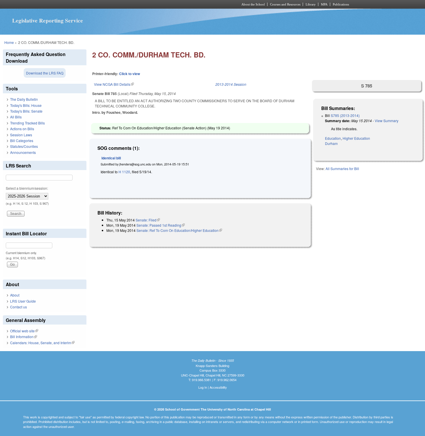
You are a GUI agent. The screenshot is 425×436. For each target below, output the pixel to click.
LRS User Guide (23, 301)
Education (333, 138)
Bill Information (23, 336)
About (14, 294)
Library (311, 4)
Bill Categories (21, 140)
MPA (324, 4)
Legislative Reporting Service (47, 20)
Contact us (18, 306)
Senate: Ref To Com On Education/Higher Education (179, 230)
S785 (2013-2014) (345, 115)
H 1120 (124, 171)
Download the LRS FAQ (44, 72)
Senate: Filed (148, 219)
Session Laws (21, 134)
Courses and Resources (285, 4)
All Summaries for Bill (342, 168)
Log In (202, 387)
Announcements (23, 152)
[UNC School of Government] (136, 4)
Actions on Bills (22, 128)
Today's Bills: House (26, 105)
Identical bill (111, 158)
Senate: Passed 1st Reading (160, 225)
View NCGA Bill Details (114, 84)
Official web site (24, 330)
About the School (253, 4)
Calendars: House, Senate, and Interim (42, 342)
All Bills (16, 116)
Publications (341, 4)
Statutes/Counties (24, 146)
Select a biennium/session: (27, 188)
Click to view (129, 73)
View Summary (386, 120)
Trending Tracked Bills (27, 122)
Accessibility (218, 387)
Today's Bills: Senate (26, 111)
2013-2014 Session (230, 84)
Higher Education (356, 138)
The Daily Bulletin (24, 99)
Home (9, 42)
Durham (331, 143)
